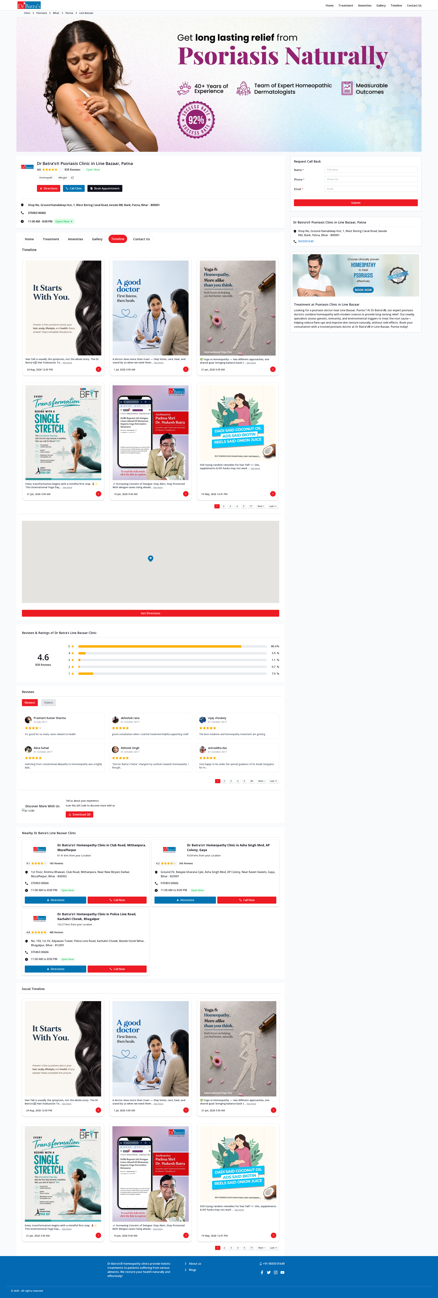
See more (67, 362)
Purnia (69, 13)
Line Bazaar (86, 13)
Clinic (27, 13)
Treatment (345, 5)
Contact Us (414, 5)
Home (330, 5)
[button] (150, 558)
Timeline (396, 5)
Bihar (56, 13)
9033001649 (305, 241)
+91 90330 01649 (274, 1263)
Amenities (365, 5)
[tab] (29, 239)
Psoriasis (41, 13)
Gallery (381, 5)
